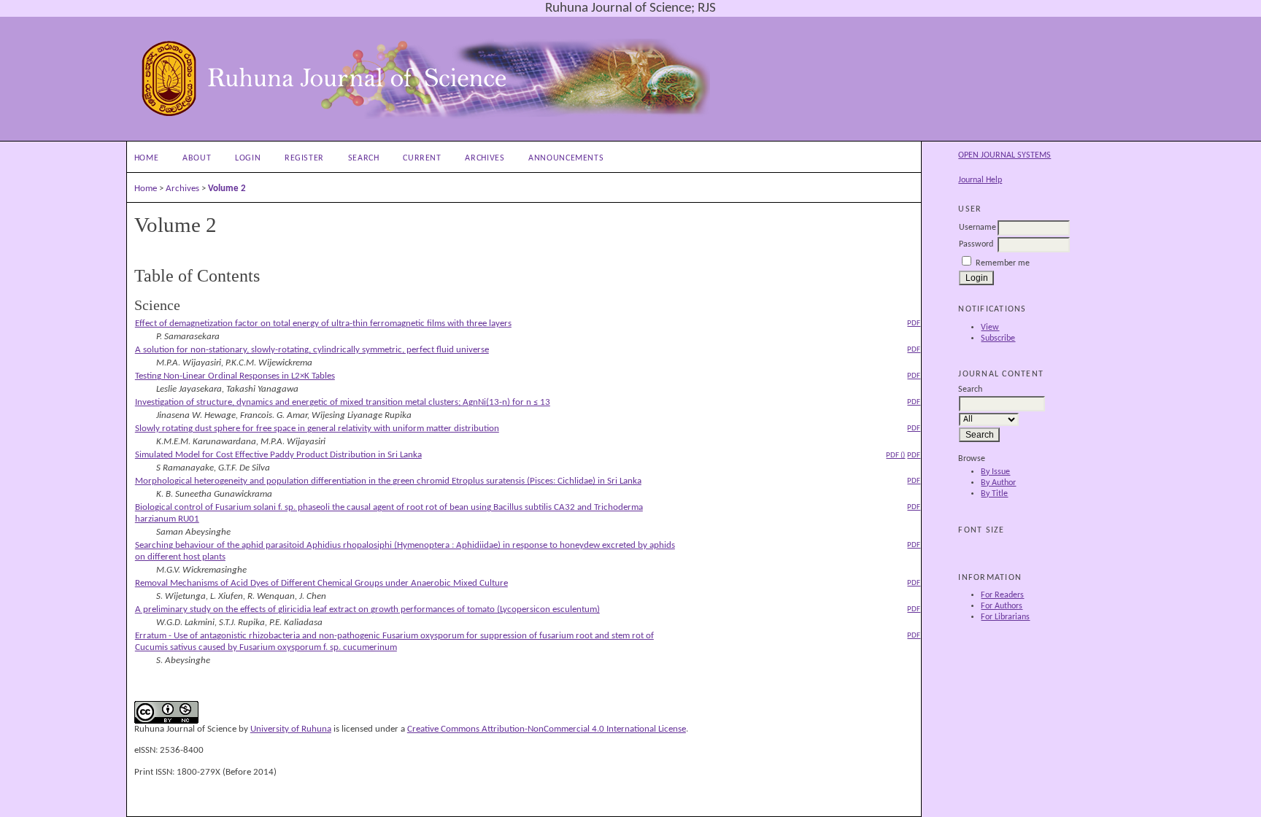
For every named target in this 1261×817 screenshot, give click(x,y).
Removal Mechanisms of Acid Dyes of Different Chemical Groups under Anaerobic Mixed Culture (321, 583)
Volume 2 (227, 188)
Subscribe (998, 338)
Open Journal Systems (1004, 155)
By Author (998, 483)
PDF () (895, 455)
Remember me (1003, 263)
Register (304, 158)
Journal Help (980, 180)
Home (146, 158)
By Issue (995, 472)
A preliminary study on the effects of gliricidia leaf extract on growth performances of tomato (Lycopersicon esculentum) (367, 609)
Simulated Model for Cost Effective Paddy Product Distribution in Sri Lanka (278, 455)
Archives (484, 158)
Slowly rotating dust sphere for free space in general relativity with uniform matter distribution (317, 428)
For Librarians (1005, 617)
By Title (994, 493)
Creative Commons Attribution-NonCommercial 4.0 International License (546, 729)
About (196, 158)
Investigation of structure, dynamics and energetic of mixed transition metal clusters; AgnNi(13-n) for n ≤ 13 (342, 402)
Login (248, 158)
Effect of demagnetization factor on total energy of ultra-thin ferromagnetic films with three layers (323, 323)
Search (363, 158)
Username (977, 227)
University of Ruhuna (290, 729)
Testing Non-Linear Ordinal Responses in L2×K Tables (235, 376)
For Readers (1002, 595)
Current (422, 158)
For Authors (1001, 606)
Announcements (565, 158)
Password (976, 244)
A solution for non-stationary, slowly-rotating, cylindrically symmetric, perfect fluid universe (312, 350)
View (990, 327)
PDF (913, 323)
